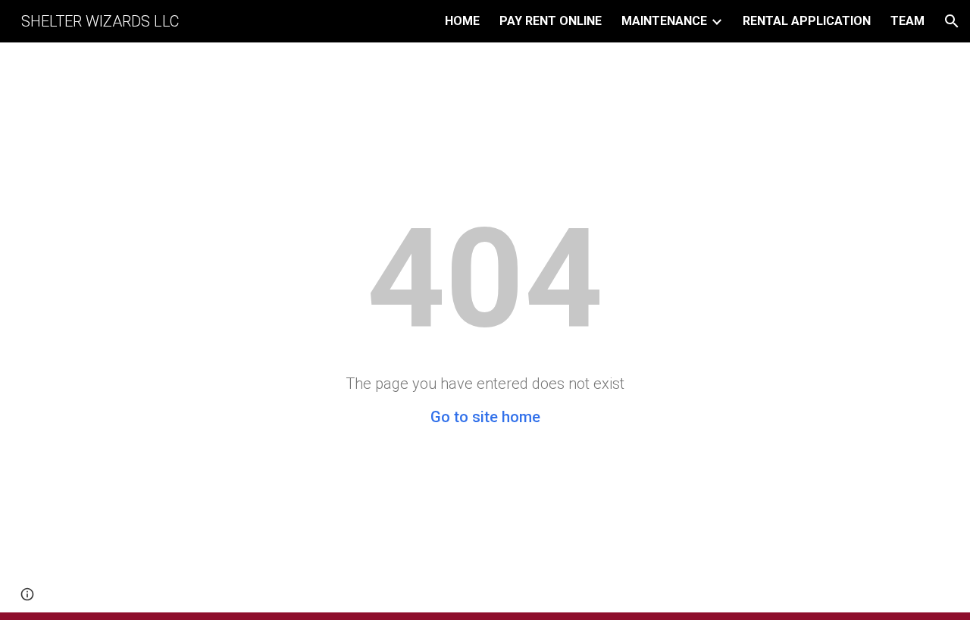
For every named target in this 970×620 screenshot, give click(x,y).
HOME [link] (462, 21)
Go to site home (485, 417)
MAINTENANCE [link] (664, 21)
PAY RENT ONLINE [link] (550, 21)
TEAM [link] (907, 21)
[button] (952, 21)
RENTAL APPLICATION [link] (807, 21)
